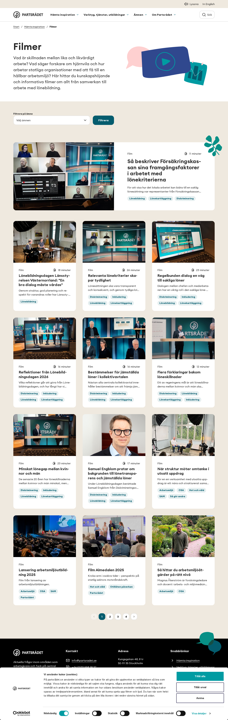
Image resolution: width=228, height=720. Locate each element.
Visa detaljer (199, 713)
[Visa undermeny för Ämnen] (146, 15)
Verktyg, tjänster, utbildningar (104, 14)
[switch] (97, 713)
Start (16, 26)
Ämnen (138, 14)
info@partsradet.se (84, 660)
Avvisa (200, 698)
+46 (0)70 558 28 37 (84, 667)
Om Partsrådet (162, 14)
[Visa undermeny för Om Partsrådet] (175, 15)
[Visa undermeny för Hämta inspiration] (78, 15)
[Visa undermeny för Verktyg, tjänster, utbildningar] (128, 15)
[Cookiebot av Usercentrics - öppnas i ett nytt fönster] (21, 713)
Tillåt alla (200, 676)
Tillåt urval (200, 687)
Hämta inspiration (62, 14)
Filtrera (103, 120)
